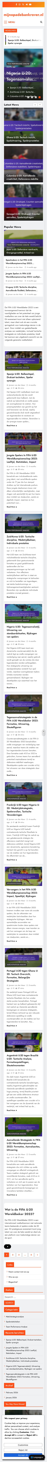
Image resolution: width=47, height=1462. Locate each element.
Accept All (23, 1455)
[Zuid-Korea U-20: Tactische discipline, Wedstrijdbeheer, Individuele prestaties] (23, 523)
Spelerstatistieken (14, 449)
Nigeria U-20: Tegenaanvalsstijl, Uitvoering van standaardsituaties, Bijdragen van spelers (23, 631)
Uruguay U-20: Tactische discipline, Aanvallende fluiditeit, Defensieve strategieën (21, 290)
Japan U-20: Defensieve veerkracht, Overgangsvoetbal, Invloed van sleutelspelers (22, 252)
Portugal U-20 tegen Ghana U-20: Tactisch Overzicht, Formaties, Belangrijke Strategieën (22, 975)
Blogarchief (13, 1282)
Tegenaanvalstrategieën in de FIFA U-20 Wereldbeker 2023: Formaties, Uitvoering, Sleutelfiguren (22, 722)
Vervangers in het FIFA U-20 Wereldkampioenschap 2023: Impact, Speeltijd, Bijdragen (22, 893)
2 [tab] (32, 97)
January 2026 (11, 1397)
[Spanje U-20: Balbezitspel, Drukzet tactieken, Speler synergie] (23, 360)
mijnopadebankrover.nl (23, 14)
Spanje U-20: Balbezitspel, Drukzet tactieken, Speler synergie (20, 377)
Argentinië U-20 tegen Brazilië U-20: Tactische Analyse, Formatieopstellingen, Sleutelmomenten (22, 1060)
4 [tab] (40, 97)
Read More (11, 425)
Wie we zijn (13, 1277)
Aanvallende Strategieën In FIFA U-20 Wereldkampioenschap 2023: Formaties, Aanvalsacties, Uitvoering (23, 1145)
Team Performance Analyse (18, 245)
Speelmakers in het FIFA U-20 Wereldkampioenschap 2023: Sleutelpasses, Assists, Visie (19, 263)
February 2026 (12, 1392)
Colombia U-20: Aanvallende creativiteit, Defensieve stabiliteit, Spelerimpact (23, 179)
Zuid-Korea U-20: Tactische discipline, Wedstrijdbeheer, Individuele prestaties (21, 540)
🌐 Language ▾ (37, 1457)
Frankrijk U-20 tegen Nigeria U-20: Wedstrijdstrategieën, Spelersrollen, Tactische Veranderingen (23, 809)
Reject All (23, 1450)
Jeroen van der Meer (15, 267)
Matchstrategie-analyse (16, 711)
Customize (23, 1445)
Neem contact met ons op (19, 1271)
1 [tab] (28, 97)
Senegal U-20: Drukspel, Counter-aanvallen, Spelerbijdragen (23, 215)
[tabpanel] (23, 74)
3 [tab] (36, 97)
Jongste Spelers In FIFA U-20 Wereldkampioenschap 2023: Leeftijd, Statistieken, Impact (23, 277)
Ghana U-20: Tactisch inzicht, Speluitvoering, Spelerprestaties (23, 139)
